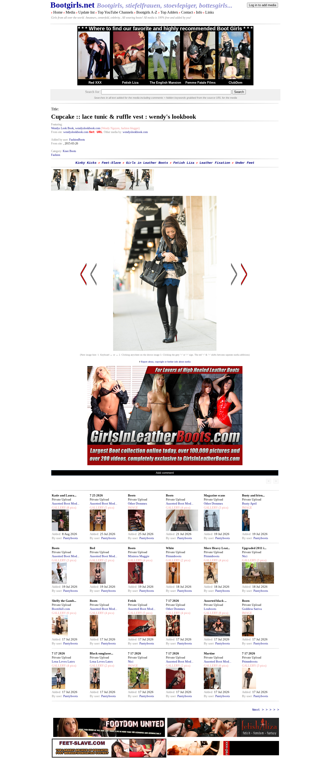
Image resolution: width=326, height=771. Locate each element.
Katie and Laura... (64, 495)
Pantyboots (70, 538)
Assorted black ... (215, 601)
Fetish (132, 601)
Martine (209, 653)
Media (70, 12)
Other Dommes (137, 503)
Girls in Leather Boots (147, 163)
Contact (187, 12)
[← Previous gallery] (83, 320)
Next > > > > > (265, 710)
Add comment (165, 473)
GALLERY (59, 507)
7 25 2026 (96, 495)
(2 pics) (109, 560)
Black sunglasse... (101, 653)
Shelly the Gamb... (64, 601)
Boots (132, 495)
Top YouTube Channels (115, 12)
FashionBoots (77, 139)
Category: (57, 151)
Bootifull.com (61, 609)
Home (58, 12)
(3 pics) (223, 507)
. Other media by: (112, 132)
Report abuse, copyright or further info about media (165, 361)
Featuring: (57, 124)
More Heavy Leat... (217, 548)
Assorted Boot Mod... (65, 503)
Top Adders (169, 12)
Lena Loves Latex (63, 661)
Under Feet (244, 163)
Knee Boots (69, 151)
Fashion (55, 155)
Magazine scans (214, 495)
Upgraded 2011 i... (254, 548)
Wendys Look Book (62, 128)
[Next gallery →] (244, 320)
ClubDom (235, 82)
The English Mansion (165, 82)
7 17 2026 (172, 601)
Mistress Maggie (138, 556)
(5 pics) (109, 507)
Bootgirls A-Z (146, 12)
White (170, 548)
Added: (57, 534)
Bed (92, 548)
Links (209, 12)
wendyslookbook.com (87, 128)
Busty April (249, 503)
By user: (57, 538)
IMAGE (133, 507)
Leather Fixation (215, 163)
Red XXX (95, 82)
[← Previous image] (93, 320)
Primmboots (173, 556)
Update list (86, 12)
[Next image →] (164, 349)
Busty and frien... (253, 495)
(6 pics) (71, 613)
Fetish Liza (130, 82)
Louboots (210, 609)
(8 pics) (71, 507)
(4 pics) (185, 507)
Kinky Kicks (85, 163)
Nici (244, 556)
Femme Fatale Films (200, 82)
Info (199, 12)
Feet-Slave (111, 163)
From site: (57, 132)
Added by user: (60, 139)
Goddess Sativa (252, 609)
